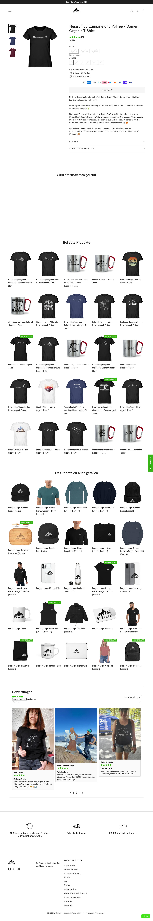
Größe (72, 58)
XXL (94, 62)
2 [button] (73, 793)
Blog (65, 881)
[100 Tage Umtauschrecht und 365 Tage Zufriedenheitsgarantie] (29, 826)
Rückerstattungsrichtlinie (72, 897)
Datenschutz (68, 905)
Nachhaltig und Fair (70, 889)
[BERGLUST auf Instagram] (18, 869)
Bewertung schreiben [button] (132, 697)
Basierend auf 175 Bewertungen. (24, 699)
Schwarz (74, 51)
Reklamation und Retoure (72, 873)
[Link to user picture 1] (33, 739)
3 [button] (76, 793)
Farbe (72, 47)
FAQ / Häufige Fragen (71, 869)
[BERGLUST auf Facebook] (9, 869)
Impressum (68, 901)
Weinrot (95, 51)
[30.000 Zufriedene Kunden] (123, 826)
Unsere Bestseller (70, 865)
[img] (33, 775)
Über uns (67, 885)
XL (88, 62)
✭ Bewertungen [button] (150, 463)
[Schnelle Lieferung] (76, 826)
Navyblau (84, 51)
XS (101, 62)
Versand (73, 142)
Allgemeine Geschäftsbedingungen (75, 893)
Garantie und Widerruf (81, 149)
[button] (74, 37)
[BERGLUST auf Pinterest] (14, 869)
